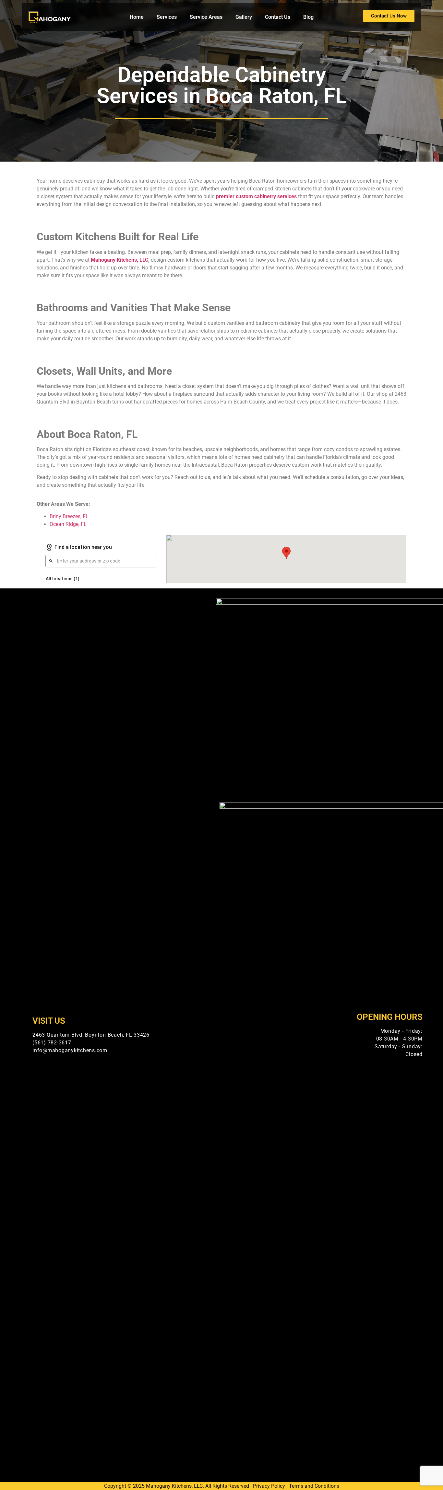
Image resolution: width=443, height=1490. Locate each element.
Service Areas (206, 17)
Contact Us (277, 17)
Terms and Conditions (314, 1486)
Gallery (243, 17)
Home (137, 17)
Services (167, 17)
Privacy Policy (269, 1486)
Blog (308, 17)
